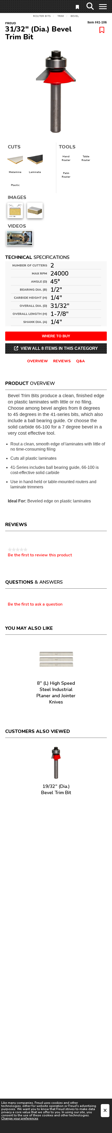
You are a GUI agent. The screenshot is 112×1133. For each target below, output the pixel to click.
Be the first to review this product (40, 555)
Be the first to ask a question (35, 604)
